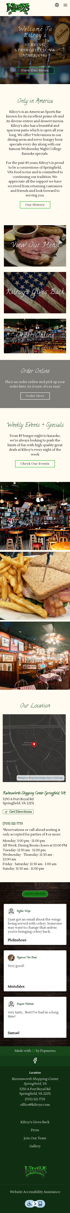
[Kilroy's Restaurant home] (18, 8)
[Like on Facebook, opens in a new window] (35, 1061)
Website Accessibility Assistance (35, 1192)
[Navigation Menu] (65, 5)
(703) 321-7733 (35, 1099)
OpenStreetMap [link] (38, 778)
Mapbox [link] (24, 778)
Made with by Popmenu (29, 1050)
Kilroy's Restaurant (35, 1171)
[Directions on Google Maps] (34, 748)
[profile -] (57, 5)
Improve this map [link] (54, 778)
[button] (35, 516)
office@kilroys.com (35, 1105)
